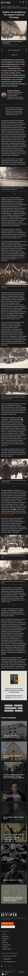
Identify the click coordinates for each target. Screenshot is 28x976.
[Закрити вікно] (23, 479)
